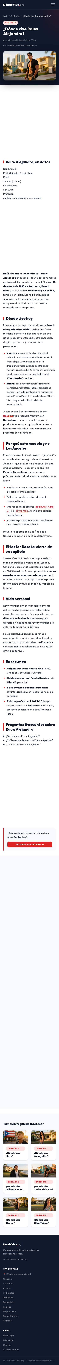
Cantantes (8, 1283)
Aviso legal (8, 1335)
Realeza (7, 1306)
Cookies (7, 1345)
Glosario (7, 1278)
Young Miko (22, 510)
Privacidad (8, 1340)
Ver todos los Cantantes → (30, 844)
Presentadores (10, 1316)
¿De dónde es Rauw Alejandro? (23, 736)
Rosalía (8, 415)
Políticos (7, 1320)
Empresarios (9, 1311)
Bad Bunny (41, 506)
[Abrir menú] (53, 5)
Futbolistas (8, 1292)
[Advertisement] (29, 115)
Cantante (10, 23)
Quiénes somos (11, 1349)
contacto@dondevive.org (15, 1259)
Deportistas (9, 1302)
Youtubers (8, 1297)
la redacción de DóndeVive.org (22, 45)
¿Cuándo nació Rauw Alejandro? (23, 744)
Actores (7, 1288)
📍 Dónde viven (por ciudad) (17, 1274)
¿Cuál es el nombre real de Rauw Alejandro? (29, 740)
